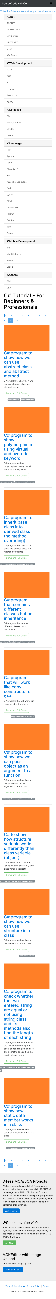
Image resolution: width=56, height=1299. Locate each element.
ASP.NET (11, 23)
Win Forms (12, 55)
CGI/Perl (11, 220)
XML (9, 175)
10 (17, 320)
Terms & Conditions (15, 1286)
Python (10, 156)
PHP (9, 150)
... (23, 320)
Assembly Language (17, 182)
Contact (47, 1286)
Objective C (12, 169)
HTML (10, 82)
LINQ (9, 48)
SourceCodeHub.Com (15, 3)
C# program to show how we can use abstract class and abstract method (18, 364)
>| (35, 320)
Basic (9, 188)
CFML (10, 201)
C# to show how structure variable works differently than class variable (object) (19, 846)
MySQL (10, 129)
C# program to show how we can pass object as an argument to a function (18, 764)
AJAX (9, 69)
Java (9, 226)
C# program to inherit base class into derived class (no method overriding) (18, 529)
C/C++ (10, 194)
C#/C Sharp (12, 36)
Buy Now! (9, 1243)
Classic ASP (12, 207)
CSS (9, 76)
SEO (9, 281)
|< (5, 315)
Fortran (10, 214)
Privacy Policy (34, 1286)
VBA (9, 287)
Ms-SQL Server (14, 122)
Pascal (10, 233)
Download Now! (13, 1269)
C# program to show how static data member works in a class (18, 1115)
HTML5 (10, 89)
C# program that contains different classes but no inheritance (18, 609)
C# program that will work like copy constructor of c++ (18, 687)
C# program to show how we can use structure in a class (18, 926)
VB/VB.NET (12, 42)
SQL (9, 116)
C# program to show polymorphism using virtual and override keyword (18, 447)
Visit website (11, 1211)
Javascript (12, 95)
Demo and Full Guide (16, 393)
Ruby (9, 162)
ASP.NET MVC (14, 29)
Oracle (10, 135)
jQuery (10, 101)
